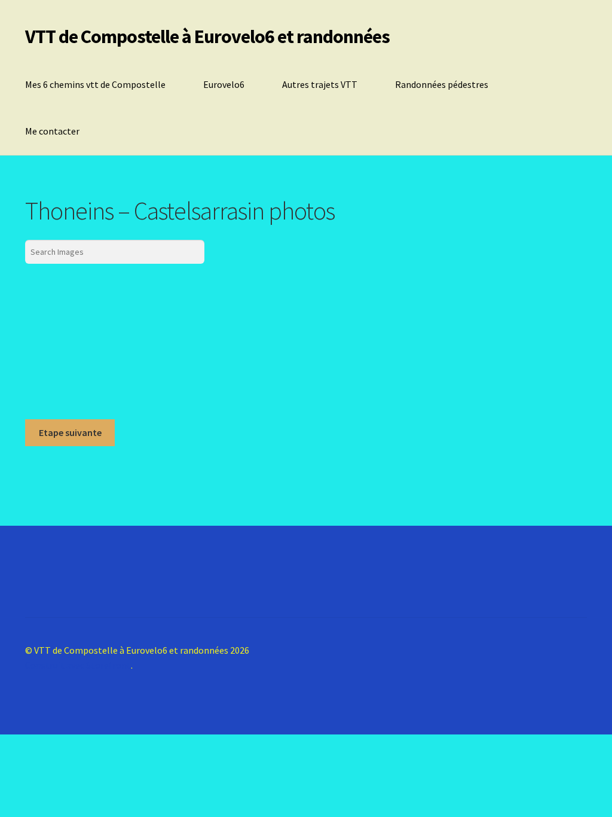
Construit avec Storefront (78, 665)
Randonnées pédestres (441, 84)
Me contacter (52, 131)
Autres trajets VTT (319, 84)
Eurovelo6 (223, 84)
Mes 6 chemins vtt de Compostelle (95, 84)
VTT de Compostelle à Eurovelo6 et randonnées (207, 36)
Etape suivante (70, 432)
